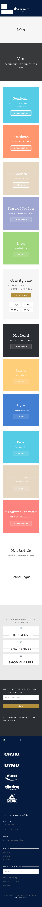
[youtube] (7, 725)
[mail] (25, 901)
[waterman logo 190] (21, 8)
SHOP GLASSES (21, 662)
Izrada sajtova (18, 897)
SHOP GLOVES (21, 635)
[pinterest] (18, 725)
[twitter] (14, 725)
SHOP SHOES (21, 648)
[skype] (22, 725)
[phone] (28, 901)
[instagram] (11, 725)
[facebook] (4, 725)
